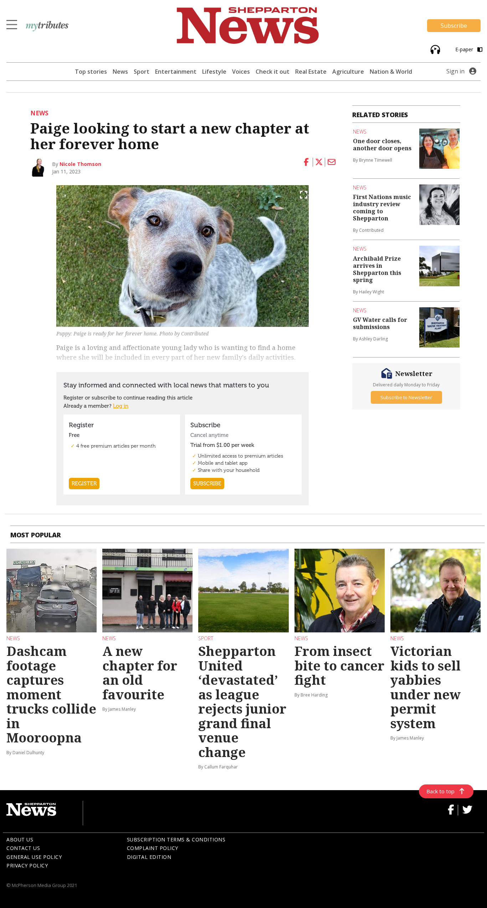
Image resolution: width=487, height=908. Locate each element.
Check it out (272, 71)
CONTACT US (23, 848)
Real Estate (311, 71)
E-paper (465, 49)
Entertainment (175, 71)
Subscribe (454, 26)
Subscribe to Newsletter (406, 397)
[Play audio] (434, 49)
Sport (141, 71)
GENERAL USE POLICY (34, 857)
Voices (241, 71)
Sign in (455, 71)
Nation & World (391, 71)
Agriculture (348, 71)
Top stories (91, 71)
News (120, 71)
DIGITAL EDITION (149, 857)
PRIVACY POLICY (27, 865)
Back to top (440, 791)
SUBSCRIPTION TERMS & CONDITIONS (176, 839)
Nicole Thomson (80, 164)
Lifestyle (214, 71)
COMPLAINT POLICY (152, 848)
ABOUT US (19, 839)
